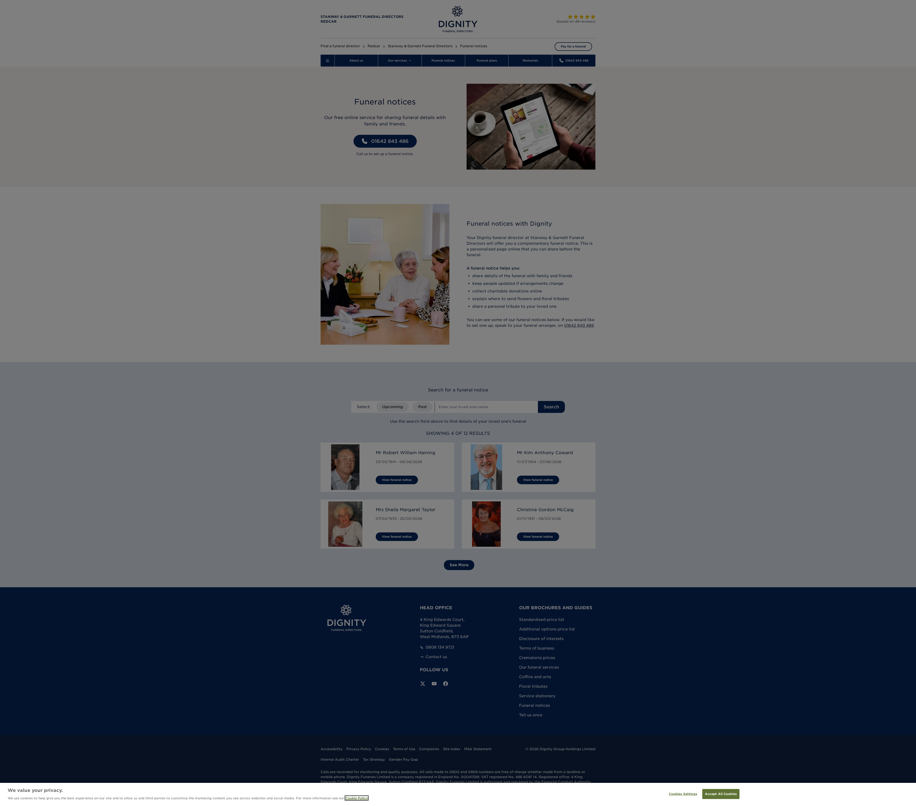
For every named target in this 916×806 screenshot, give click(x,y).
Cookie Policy (356, 798)
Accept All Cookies (721, 794)
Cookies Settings (683, 794)
